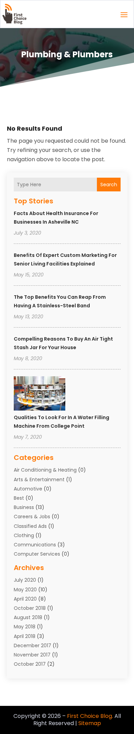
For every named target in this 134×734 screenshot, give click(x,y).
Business (24, 507)
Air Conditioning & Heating (45, 469)
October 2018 (30, 608)
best (19, 498)
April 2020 (25, 598)
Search (108, 184)
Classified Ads (30, 526)
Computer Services (37, 553)
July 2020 (25, 580)
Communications (35, 544)
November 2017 (32, 654)
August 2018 (28, 617)
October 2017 (30, 664)
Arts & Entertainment (39, 479)
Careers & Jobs (32, 516)
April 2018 (24, 636)
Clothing (24, 535)
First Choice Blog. (90, 716)
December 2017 (32, 645)
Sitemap (89, 723)
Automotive (28, 488)
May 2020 (25, 589)
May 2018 (24, 626)
